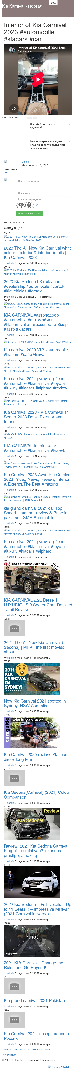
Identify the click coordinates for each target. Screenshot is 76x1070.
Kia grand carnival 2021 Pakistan (34, 1000)
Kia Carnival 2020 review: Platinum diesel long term (36, 756)
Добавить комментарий (29, 213)
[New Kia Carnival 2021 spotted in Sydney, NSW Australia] (38, 679)
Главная (6, 1049)
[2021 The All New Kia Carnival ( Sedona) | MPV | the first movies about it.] (38, 628)
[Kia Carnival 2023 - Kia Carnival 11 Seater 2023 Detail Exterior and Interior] (38, 402)
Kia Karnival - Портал (22, 6)
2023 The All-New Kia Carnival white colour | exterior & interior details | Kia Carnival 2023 (38, 252)
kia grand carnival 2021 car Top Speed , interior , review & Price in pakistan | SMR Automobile (35, 512)
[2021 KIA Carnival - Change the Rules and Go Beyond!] (38, 941)
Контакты (19, 1049)
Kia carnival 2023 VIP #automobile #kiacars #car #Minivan (36, 351)
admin (25, 161)
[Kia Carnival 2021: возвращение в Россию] (38, 1020)
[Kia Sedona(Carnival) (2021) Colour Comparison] (38, 778)
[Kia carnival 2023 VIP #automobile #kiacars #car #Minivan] (38, 342)
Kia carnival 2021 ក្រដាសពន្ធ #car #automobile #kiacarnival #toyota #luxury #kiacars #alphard (34, 546)
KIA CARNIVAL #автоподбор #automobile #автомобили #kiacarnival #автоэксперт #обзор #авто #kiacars (36, 322)
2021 (7, 172)
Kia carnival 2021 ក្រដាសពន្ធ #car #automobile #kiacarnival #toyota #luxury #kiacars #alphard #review (35, 383)
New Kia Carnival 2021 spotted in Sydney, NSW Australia (35, 703)
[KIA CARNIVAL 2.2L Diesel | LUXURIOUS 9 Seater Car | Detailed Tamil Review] (38, 578)
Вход (53, 2)
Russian (65, 1066)
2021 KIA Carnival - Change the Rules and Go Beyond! (33, 964)
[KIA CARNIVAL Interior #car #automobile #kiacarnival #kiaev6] (38, 436)
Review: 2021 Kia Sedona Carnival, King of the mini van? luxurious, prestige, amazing (36, 850)
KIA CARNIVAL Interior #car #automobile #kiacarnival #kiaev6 (34, 447)
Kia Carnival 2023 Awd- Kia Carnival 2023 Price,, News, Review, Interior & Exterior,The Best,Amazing (37, 479)
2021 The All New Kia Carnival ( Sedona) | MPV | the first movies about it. (34, 647)
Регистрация (9, 1054)
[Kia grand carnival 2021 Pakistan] (38, 986)
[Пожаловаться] (37, 158)
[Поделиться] (30, 158)
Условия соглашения (39, 1049)
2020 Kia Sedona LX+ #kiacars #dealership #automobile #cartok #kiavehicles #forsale (34, 286)
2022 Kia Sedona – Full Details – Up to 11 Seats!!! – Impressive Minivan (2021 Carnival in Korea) (37, 909)
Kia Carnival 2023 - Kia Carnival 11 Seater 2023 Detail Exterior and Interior (36, 416)
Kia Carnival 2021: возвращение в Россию (36, 1035)
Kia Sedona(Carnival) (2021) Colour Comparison (37, 794)
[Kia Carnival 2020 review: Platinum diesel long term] (38, 732)
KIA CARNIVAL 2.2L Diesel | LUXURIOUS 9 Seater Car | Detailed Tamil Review (38, 604)
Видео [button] (8, 13)
